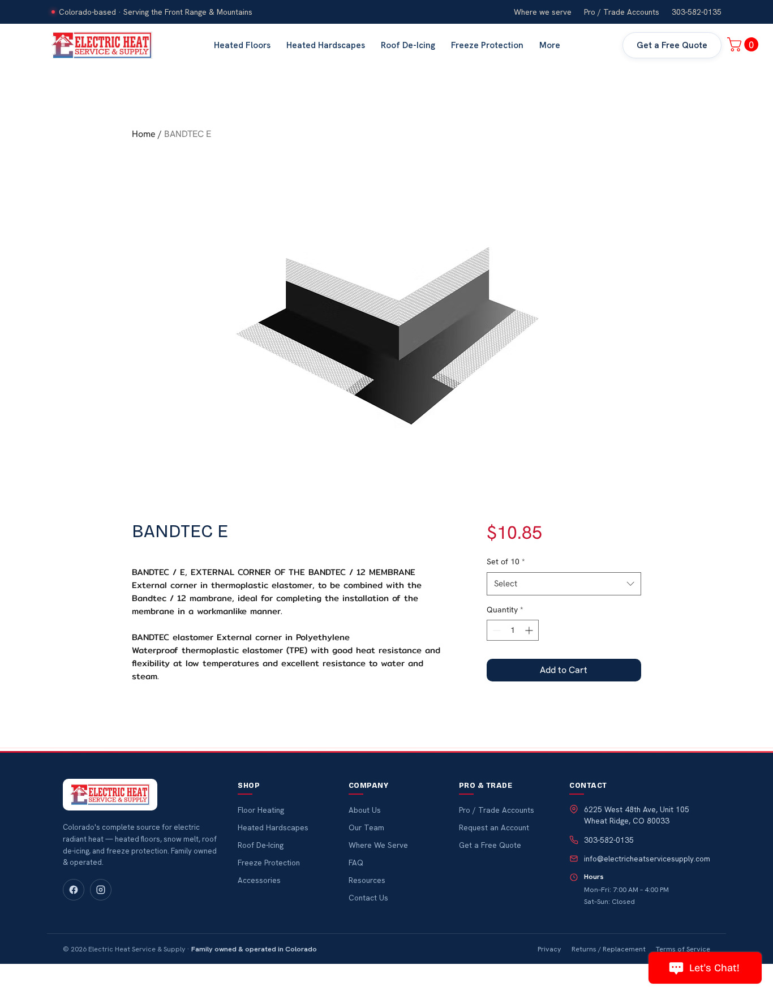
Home (144, 134)
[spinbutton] (513, 630)
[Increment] (530, 630)
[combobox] (564, 583)
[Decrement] (495, 630)
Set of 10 (506, 561)
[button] (744, 44)
